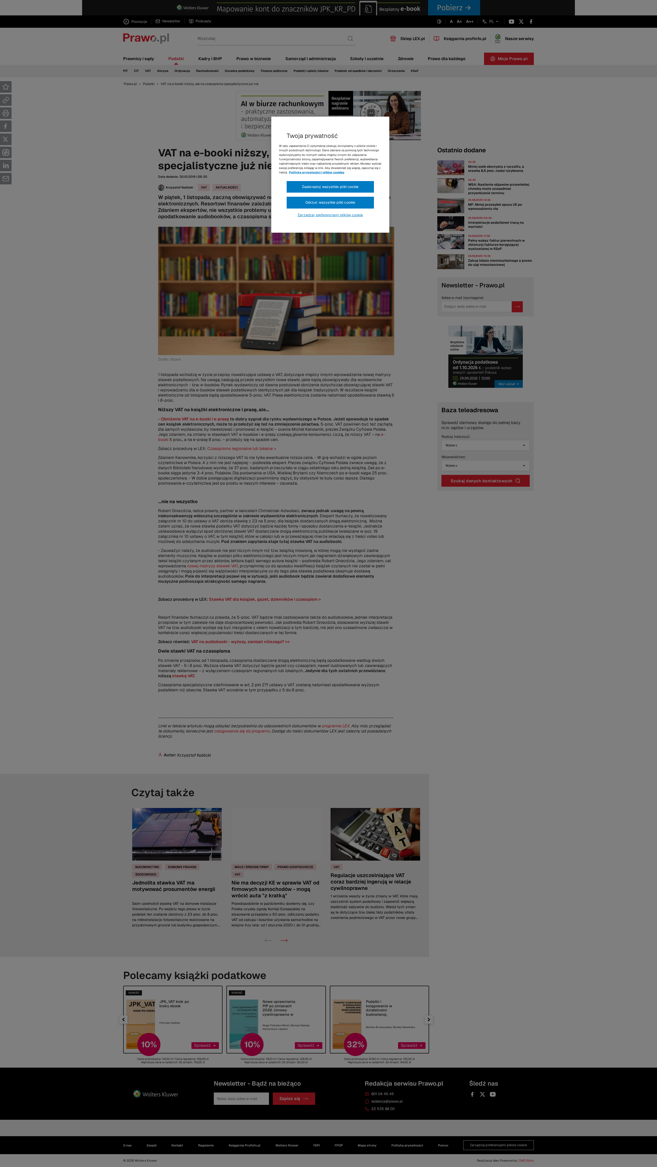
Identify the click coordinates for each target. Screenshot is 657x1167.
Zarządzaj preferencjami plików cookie (330, 215)
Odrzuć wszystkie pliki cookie (330, 202)
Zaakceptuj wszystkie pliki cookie (330, 186)
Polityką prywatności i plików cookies (316, 172)
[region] (330, 175)
